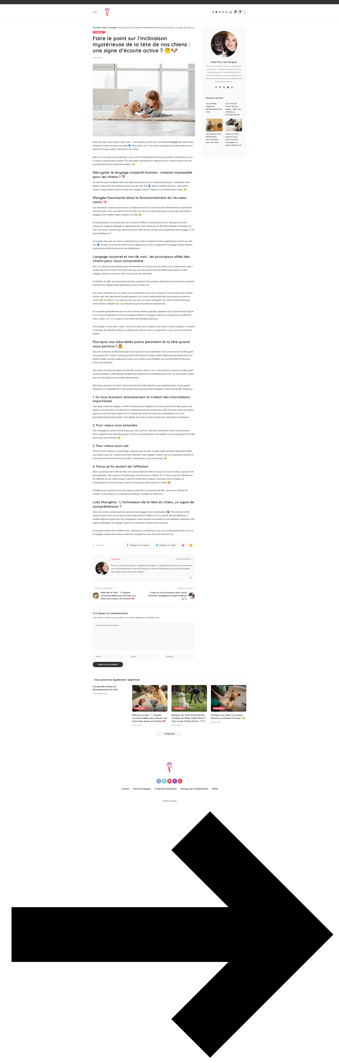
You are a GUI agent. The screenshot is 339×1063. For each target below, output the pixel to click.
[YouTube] (226, 12)
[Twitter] (216, 12)
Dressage (99, 32)
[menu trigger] (97, 12)
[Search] (244, 12)
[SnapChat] (228, 87)
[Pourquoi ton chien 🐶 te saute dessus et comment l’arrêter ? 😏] (228, 698)
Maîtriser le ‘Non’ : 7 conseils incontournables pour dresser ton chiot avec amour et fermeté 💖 (149, 718)
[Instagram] (223, 12)
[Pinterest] (219, 12)
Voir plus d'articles (183, 559)
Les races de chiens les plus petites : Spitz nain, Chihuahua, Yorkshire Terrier (233, 109)
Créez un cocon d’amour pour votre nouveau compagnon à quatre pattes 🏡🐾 (233, 139)
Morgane (115, 559)
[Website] (190, 577)
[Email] (191, 545)
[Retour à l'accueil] (107, 12)
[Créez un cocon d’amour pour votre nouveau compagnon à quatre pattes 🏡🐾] (233, 125)
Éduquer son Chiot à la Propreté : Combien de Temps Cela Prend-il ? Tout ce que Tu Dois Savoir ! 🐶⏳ (188, 718)
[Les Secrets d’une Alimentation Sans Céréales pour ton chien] (214, 125)
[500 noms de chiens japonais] (169, 1061)
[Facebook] (213, 12)
